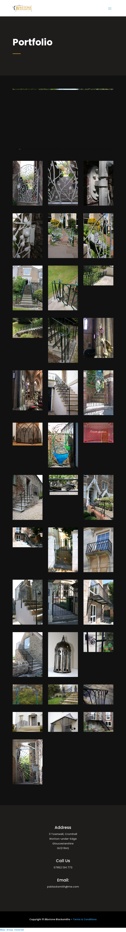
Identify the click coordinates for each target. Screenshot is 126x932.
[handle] (98, 651)
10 (39, 149)
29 (92, 149)
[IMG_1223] (27, 519)
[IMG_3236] (98, 284)
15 (53, 149)
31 (97, 149)
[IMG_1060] (63, 571)
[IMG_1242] (98, 441)
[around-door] (63, 730)
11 (42, 149)
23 (75, 149)
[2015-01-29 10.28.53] (27, 409)
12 (44, 149)
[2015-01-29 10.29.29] (98, 357)
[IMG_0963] (27, 676)
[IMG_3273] (27, 309)
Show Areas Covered (12, 930)
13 (47, 149)
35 (109, 149)
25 (81, 149)
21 (70, 149)
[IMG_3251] (27, 337)
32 (100, 149)
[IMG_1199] (98, 519)
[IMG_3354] (27, 257)
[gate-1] (27, 783)
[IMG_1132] (98, 623)
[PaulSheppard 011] (63, 466)
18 (61, 149)
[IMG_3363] (63, 204)
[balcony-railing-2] (98, 730)
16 (56, 149)
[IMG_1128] (27, 546)
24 (78, 149)
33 (103, 149)
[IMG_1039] (98, 571)
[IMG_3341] (63, 257)
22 (72, 149)
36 (111, 149)
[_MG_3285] (63, 361)
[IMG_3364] (27, 204)
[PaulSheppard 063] (63, 414)
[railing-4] (98, 703)
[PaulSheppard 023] (98, 414)
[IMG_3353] (98, 204)
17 (58, 149)
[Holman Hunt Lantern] (63, 676)
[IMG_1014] (63, 623)
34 (106, 149)
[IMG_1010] (27, 623)
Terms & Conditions (85, 919)
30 (95, 149)
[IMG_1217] (63, 494)
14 (50, 149)
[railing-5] (63, 703)
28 (89, 149)
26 (83, 149)
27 (86, 149)
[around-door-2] (27, 730)
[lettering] (27, 703)
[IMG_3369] (63, 155)
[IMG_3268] (63, 309)
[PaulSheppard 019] (27, 444)
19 (64, 149)
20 (67, 149)
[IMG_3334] (98, 257)
